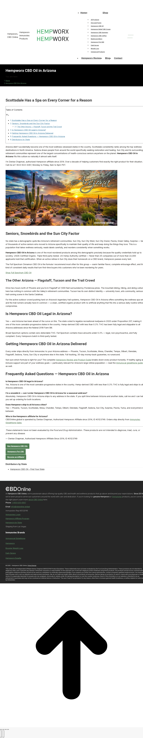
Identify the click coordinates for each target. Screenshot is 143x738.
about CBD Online (35, 500)
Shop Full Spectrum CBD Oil (18, 273)
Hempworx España (13, 558)
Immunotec (117, 496)
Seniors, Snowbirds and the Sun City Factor (31, 123)
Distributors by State (21, 139)
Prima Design (32, 565)
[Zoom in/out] (8, 729)
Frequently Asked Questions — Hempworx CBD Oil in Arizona (38, 136)
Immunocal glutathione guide (129, 363)
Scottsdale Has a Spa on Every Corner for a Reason (34, 120)
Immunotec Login (13, 514)
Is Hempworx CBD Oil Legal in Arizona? (29, 130)
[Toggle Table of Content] (7, 115)
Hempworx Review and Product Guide (73, 360)
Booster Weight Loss (14, 548)
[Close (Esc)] (1, 729)
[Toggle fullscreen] (5, 729)
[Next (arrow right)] (3, 733)
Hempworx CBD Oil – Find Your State (27, 469)
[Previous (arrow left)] (1, 733)
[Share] (3, 729)
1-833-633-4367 (11, 2)
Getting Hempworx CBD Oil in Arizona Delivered (32, 133)
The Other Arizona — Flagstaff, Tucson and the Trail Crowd (39, 127)
